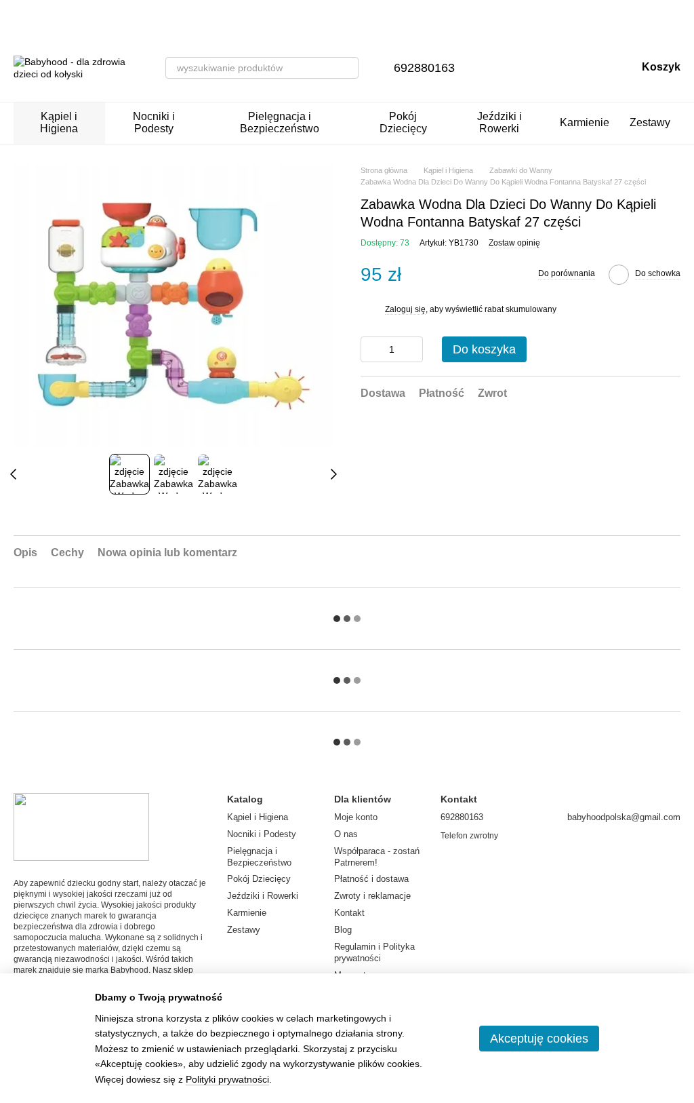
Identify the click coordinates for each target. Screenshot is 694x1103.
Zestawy (650, 122)
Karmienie (584, 122)
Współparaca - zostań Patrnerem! (377, 857)
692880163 (424, 68)
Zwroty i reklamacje (372, 896)
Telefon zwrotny (469, 835)
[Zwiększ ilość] (412, 349)
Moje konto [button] (355, 817)
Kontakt (349, 913)
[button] (683, 17)
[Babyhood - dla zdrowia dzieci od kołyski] (81, 826)
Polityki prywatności (227, 1079)
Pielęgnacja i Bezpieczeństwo (279, 122)
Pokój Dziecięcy (403, 122)
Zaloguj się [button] (405, 309)
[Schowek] (555, 68)
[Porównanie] (520, 68)
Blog (343, 930)
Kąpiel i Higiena (59, 122)
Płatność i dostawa (371, 879)
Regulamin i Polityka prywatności (374, 952)
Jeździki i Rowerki (499, 122)
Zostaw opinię (514, 243)
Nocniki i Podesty (154, 122)
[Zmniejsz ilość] (370, 349)
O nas (346, 834)
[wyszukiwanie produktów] (348, 68)
